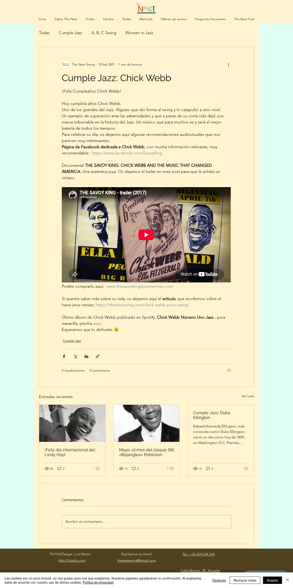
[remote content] (146, 235)
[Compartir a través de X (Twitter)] (75, 356)
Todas (44, 32)
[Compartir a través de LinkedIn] (86, 356)
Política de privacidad (98, 582)
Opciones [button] (219, 580)
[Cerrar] (287, 580)
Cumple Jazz (70, 32)
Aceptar (272, 580)
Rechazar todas (244, 580)
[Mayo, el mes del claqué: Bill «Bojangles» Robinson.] (147, 423)
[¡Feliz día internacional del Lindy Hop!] (72, 423)
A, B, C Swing (103, 32)
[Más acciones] (228, 64)
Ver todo (248, 396)
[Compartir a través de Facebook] (64, 356)
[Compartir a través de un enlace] (97, 356)
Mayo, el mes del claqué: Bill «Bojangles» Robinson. (146, 452)
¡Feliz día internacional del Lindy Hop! (70, 452)
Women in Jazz (139, 32)
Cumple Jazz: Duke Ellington (211, 415)
